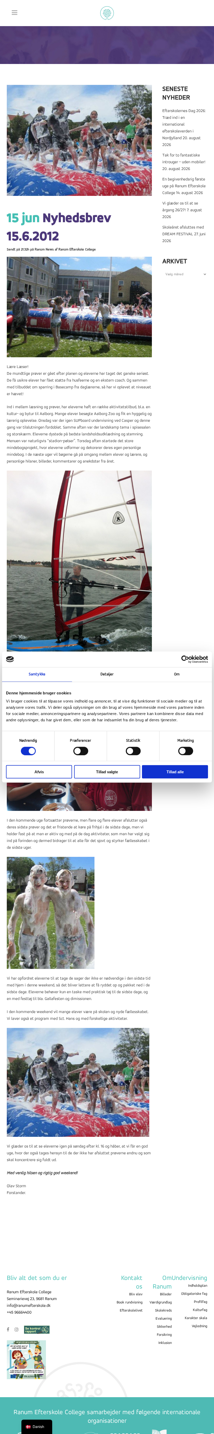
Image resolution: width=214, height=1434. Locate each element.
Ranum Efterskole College (77, 249)
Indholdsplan (197, 1286)
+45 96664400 (19, 1312)
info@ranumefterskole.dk (29, 1306)
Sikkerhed (164, 1327)
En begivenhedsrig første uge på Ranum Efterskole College (184, 186)
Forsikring (164, 1335)
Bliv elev (135, 1294)
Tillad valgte (107, 772)
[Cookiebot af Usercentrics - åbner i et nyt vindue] (185, 659)
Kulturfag (200, 1310)
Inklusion (165, 1343)
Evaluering (164, 1319)
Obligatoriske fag (194, 1294)
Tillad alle (175, 772)
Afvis (39, 772)
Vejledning (199, 1326)
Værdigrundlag (161, 1302)
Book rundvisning (129, 1302)
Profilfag (200, 1302)
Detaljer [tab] (107, 674)
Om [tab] (177, 674)
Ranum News (44, 249)
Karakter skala (196, 1318)
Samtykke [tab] (37, 674)
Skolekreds (163, 1311)
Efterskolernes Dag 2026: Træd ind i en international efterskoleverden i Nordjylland (184, 124)
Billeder (166, 1294)
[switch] (80, 751)
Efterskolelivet (131, 1311)
